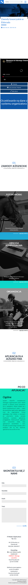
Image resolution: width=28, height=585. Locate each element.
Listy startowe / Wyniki (15, 87)
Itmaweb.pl (24, 582)
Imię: (3, 483)
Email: (3, 498)
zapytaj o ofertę (23, 233)
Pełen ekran (14, 91)
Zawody (15, 84)
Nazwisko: (5, 491)
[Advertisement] (14, 44)
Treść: (3, 506)
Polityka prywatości (22, 581)
